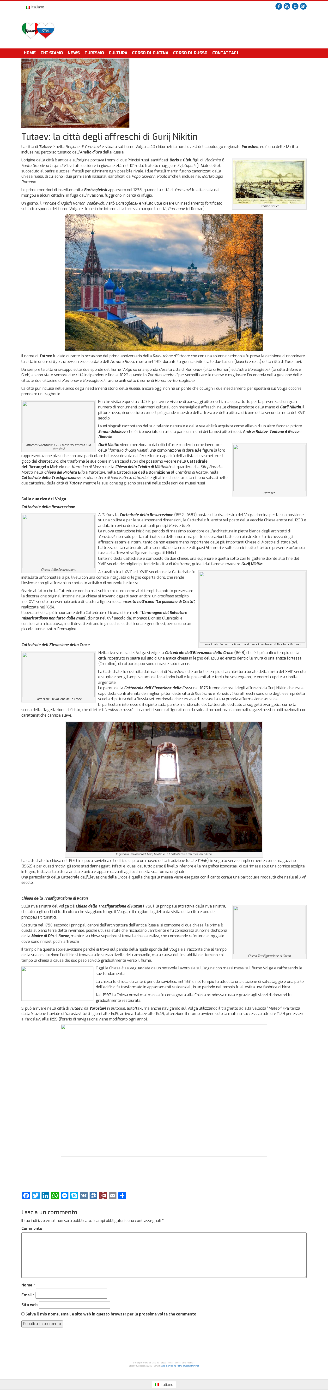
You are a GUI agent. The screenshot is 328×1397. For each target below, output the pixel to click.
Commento (31, 1228)
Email (28, 1294)
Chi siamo (52, 53)
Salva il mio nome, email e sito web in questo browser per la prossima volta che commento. (111, 1314)
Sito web (29, 1304)
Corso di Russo (190, 53)
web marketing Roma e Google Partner (180, 1365)
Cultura (118, 53)
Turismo (94, 53)
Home (30, 53)
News (74, 53)
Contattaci (225, 53)
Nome (28, 1285)
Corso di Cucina (150, 53)
